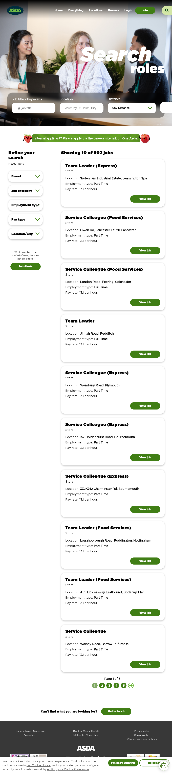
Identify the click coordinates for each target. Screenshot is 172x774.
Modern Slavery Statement (30, 731)
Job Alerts (25, 266)
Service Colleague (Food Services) (104, 217)
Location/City (22, 234)
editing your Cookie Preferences (68, 769)
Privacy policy (141, 731)
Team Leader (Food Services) (98, 527)
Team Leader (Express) (91, 165)
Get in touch (116, 711)
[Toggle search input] (167, 10)
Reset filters (16, 163)
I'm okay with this (123, 762)
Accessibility (30, 735)
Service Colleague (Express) (97, 372)
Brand (16, 176)
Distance (114, 99)
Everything (75, 10)
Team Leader (79, 321)
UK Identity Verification (85, 735)
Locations (95, 10)
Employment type (25, 205)
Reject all (154, 762)
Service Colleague (85, 631)
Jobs (145, 10)
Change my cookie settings (142, 739)
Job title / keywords (27, 99)
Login (128, 10)
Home (59, 10)
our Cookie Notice (38, 765)
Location (66, 99)
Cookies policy (142, 735)
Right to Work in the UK (86, 731)
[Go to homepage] (15, 10)
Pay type (18, 219)
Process (113, 10)
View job (145, 198)
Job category (21, 190)
